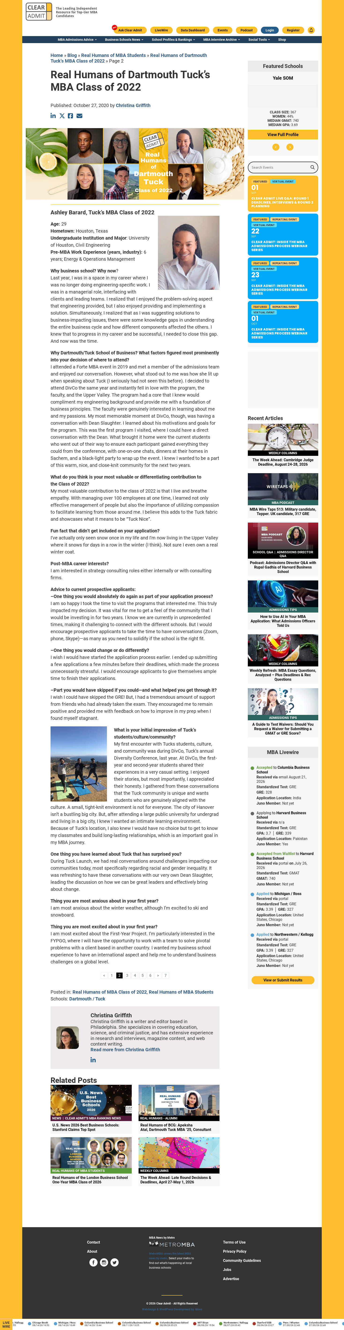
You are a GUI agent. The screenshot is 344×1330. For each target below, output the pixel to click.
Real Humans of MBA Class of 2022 (110, 992)
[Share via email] (79, 116)
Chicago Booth (28, 1322)
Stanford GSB (252, 1322)
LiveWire (6, 1324)
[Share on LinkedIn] (53, 116)
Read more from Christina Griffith (125, 1049)
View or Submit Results (282, 980)
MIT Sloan (190, 1322)
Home (57, 55)
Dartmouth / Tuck (87, 999)
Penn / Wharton (279, 1322)
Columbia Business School (86, 1322)
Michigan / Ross (54, 1322)
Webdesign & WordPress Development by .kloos (172, 1309)
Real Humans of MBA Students (113, 55)
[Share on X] (62, 116)
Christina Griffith (133, 105)
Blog (72, 55)
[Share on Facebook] (71, 116)
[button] (276, 147)
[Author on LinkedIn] (93, 1060)
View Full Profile (283, 134)
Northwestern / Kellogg (223, 1322)
